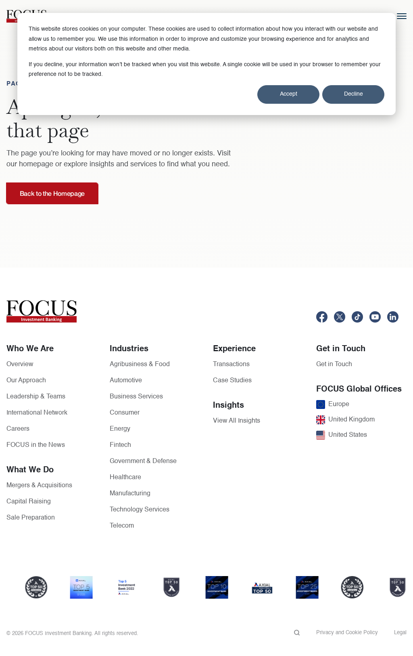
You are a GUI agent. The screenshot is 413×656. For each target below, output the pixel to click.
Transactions (231, 364)
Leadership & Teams (35, 397)
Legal (400, 632)
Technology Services (139, 510)
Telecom (122, 526)
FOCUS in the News (35, 445)
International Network (36, 413)
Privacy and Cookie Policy (347, 632)
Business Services (136, 397)
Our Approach (26, 380)
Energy (120, 429)
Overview (19, 364)
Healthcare (125, 477)
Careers (17, 429)
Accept (288, 94)
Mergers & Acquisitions (39, 485)
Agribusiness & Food (140, 364)
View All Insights (236, 421)
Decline (353, 94)
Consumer (125, 413)
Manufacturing (130, 493)
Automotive (126, 380)
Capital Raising (28, 502)
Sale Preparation (30, 518)
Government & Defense (143, 461)
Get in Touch (334, 364)
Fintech (120, 445)
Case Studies (232, 380)
